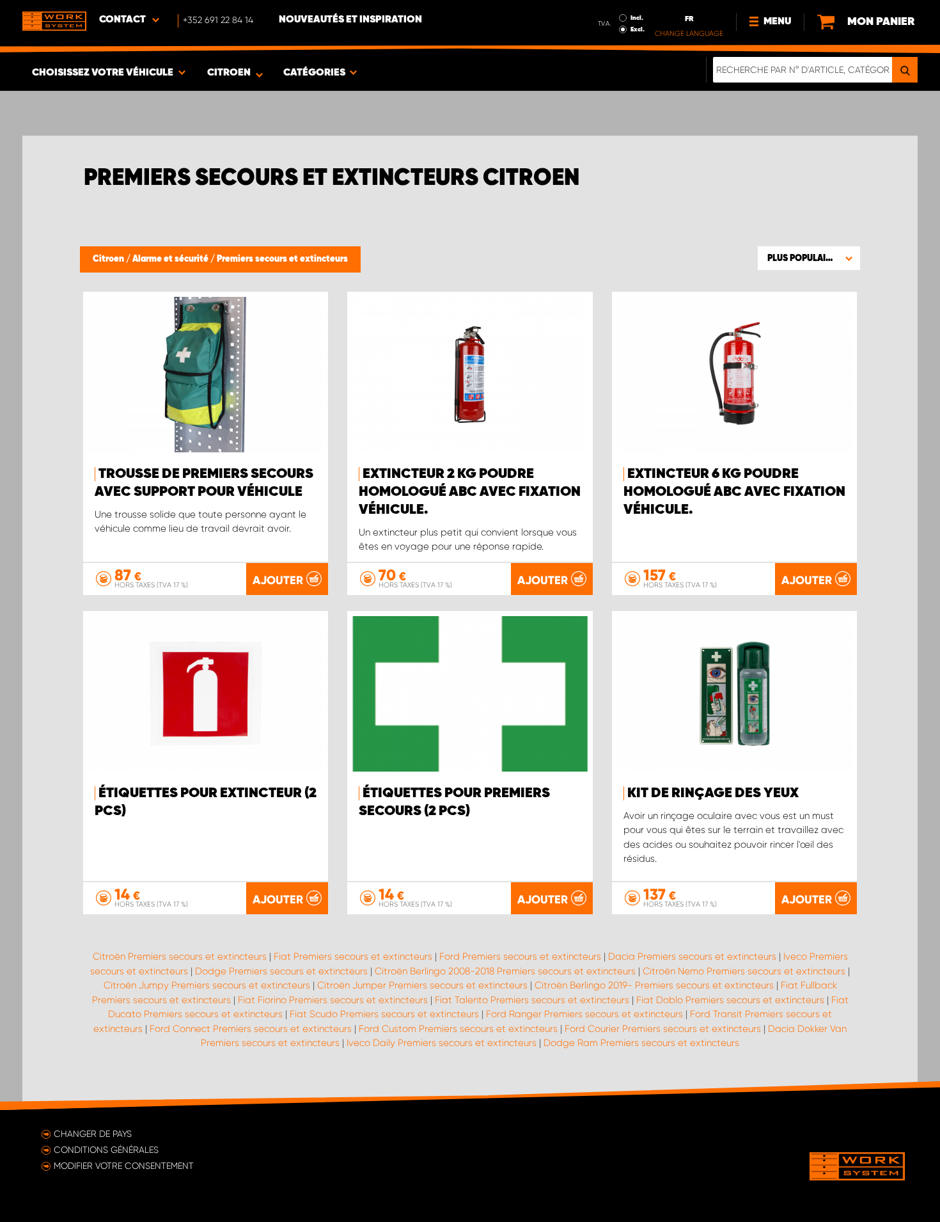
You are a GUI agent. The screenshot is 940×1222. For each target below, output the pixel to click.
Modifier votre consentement (124, 1166)
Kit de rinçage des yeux (713, 793)
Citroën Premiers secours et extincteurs (180, 956)
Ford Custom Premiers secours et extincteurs (458, 1029)
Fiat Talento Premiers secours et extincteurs (532, 1000)
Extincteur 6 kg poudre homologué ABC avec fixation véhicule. (734, 492)
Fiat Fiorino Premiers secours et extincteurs (333, 1000)
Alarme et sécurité (171, 259)
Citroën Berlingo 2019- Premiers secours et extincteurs (654, 985)
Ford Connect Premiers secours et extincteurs (251, 1029)
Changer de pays (93, 1134)
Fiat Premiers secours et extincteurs (353, 956)
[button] (809, 257)
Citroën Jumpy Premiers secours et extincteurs (207, 985)
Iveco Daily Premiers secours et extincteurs (442, 1043)
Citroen (109, 259)
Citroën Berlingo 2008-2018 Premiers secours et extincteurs (505, 971)
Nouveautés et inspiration (350, 20)
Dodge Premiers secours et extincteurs (281, 971)
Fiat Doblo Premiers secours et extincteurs (730, 1000)
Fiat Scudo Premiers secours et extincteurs (384, 1014)
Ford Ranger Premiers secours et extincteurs (584, 1014)
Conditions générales (106, 1150)
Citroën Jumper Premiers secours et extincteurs (422, 985)
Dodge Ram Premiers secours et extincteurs (641, 1043)
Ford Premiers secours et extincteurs (520, 956)
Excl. (638, 29)
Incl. (637, 18)
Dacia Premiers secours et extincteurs (692, 956)
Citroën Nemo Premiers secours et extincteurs (744, 971)
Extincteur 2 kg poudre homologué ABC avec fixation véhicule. (470, 492)
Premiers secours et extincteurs (282, 259)
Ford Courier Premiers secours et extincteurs (663, 1029)
